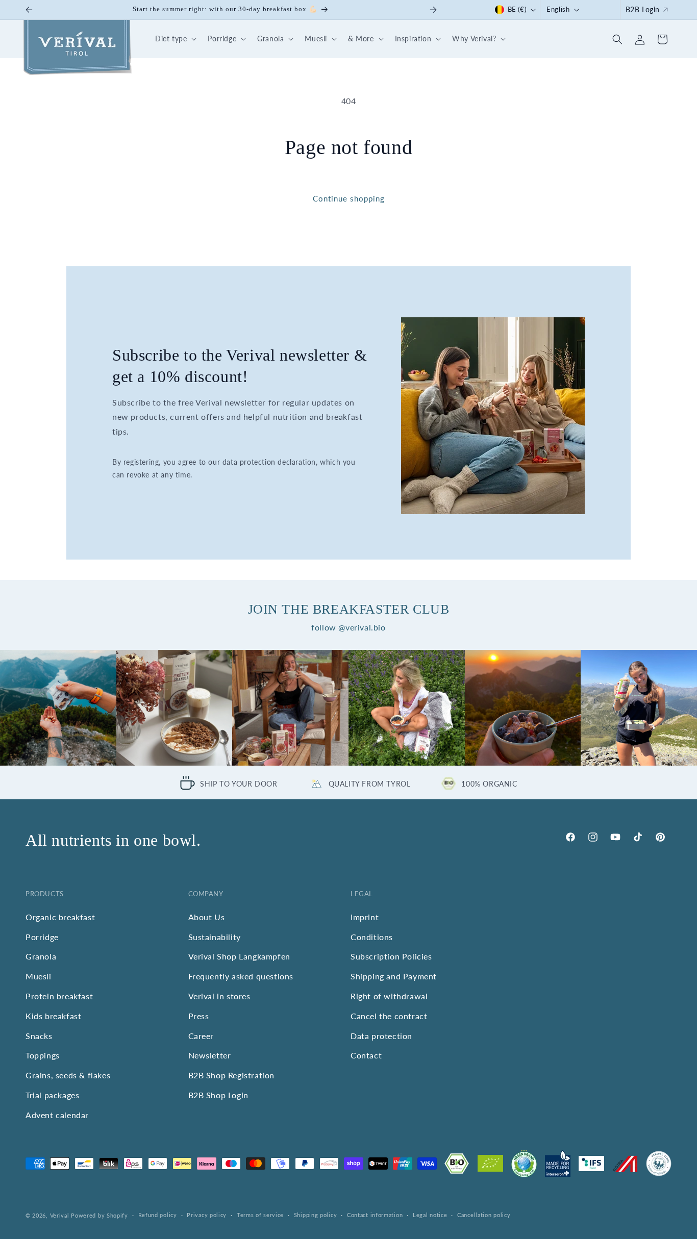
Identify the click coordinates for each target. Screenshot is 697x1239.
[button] (174, 39)
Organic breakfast (60, 917)
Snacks (39, 1036)
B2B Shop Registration (231, 1075)
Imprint (365, 917)
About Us (206, 917)
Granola (41, 956)
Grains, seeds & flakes (68, 1075)
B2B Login (643, 9)
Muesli (39, 976)
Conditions (372, 937)
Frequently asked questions (241, 976)
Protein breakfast (59, 996)
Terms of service (260, 1214)
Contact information (375, 1214)
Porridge (42, 937)
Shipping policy (315, 1214)
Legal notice (430, 1214)
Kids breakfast (53, 1016)
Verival (59, 1215)
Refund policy (157, 1214)
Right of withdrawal (389, 996)
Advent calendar (57, 1115)
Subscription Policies (391, 956)
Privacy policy (207, 1214)
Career (201, 1036)
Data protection (381, 1036)
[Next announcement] (433, 9)
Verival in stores (219, 996)
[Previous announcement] (29, 9)
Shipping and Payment (394, 976)
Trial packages (52, 1095)
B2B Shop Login (218, 1095)
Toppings (43, 1055)
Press (198, 1016)
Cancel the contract (389, 1016)
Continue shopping (349, 198)
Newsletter (209, 1055)
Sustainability (214, 937)
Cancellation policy (483, 1214)
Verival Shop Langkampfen (239, 956)
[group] (58, 708)
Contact (366, 1055)
